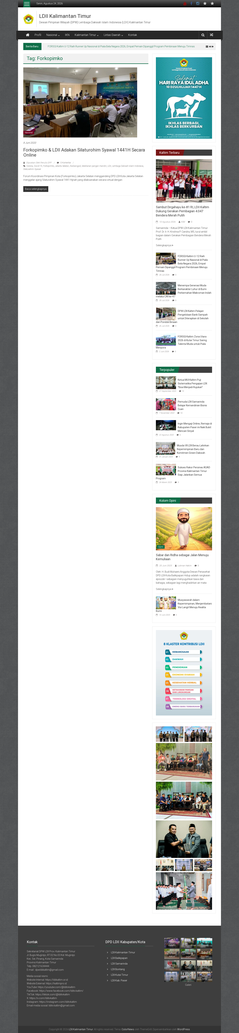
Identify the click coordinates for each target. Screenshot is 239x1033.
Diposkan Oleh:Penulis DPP (39, 162)
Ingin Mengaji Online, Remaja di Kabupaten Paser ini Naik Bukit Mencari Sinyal (195, 427)
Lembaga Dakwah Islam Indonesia (127, 166)
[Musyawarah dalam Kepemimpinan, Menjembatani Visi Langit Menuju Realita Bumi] (166, 602)
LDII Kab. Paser (119, 980)
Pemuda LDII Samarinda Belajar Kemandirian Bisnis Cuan (192, 405)
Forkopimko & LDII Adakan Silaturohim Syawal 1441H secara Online (84, 152)
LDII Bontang (118, 969)
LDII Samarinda (119, 963)
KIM (183, 222)
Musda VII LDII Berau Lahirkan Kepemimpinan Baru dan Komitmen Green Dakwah (193, 449)
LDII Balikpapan (119, 958)
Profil (38, 35)
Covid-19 (38, 166)
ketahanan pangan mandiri (94, 166)
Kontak (132, 35)
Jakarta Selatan (62, 166)
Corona (29, 166)
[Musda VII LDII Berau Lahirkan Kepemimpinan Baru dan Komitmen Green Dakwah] (165, 448)
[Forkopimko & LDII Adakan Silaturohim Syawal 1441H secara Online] (80, 102)
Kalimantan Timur (85, 35)
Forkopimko (48, 166)
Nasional (51, 35)
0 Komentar (65, 162)
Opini (160, 547)
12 (183, 391)
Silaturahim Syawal (32, 169)
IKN (67, 35)
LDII (109, 166)
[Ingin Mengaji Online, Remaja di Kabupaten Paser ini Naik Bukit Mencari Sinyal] (166, 425)
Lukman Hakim (184, 565)
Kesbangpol (75, 166)
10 (181, 413)
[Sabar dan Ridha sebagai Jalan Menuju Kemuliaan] (184, 528)
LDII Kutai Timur (119, 974)
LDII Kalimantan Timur (65, 16)
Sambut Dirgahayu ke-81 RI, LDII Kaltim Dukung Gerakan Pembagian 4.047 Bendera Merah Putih (182, 211)
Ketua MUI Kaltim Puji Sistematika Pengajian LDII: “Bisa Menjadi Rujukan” (193, 383)
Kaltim (161, 199)
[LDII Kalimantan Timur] (27, 35)
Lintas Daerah (112, 35)
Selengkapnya (164, 245)
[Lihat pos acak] (211, 35)
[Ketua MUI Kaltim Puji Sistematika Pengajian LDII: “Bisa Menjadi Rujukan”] (166, 382)
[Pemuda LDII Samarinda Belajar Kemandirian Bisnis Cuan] (166, 404)
